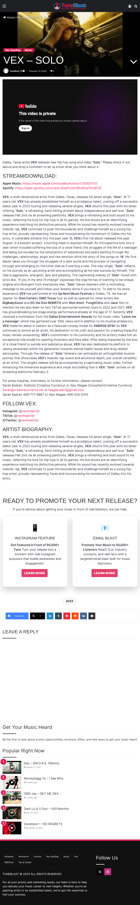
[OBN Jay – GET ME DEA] (12, 797)
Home (10, 17)
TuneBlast (14, 71)
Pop (76, 856)
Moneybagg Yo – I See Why (43, 778)
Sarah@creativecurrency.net (23, 390)
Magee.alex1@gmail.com (66, 390)
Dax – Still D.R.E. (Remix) (41, 763)
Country (37, 856)
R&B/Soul (8, 862)
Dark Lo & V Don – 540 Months (46, 809)
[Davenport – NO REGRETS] (12, 828)
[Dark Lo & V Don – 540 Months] (12, 812)
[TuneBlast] (70, 6)
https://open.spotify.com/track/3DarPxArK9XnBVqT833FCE (58, 188)
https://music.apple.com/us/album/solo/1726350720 (60, 183)
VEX (70, 601)
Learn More (34, 573)
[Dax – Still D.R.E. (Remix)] (12, 767)
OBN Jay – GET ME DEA (41, 793)
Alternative (23, 856)
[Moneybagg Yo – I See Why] (12, 782)
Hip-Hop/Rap (25, 17)
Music (28, 50)
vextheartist (31, 411)
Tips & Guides (24, 862)
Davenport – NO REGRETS (43, 824)
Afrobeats (9, 856)
